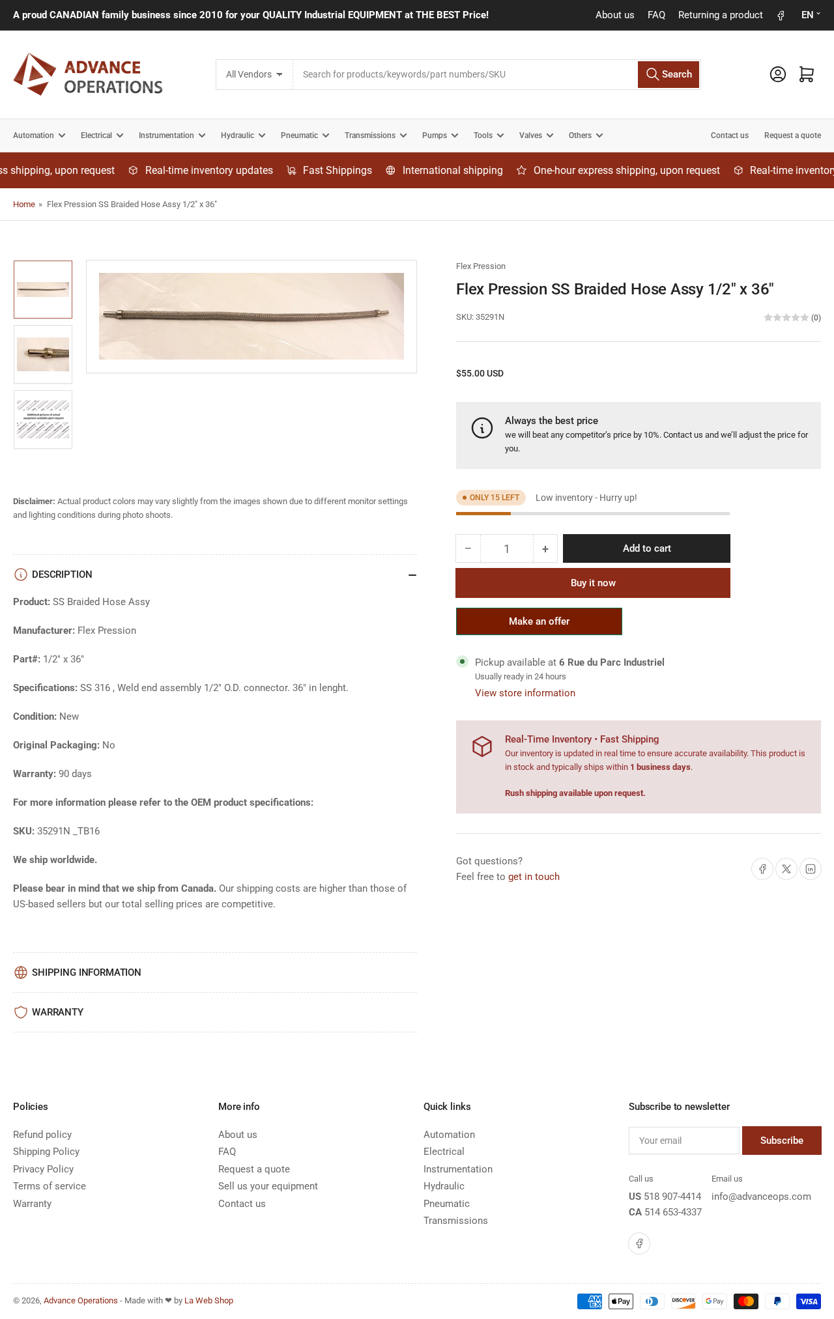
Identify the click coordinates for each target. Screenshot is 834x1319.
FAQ (656, 15)
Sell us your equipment (268, 1186)
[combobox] (496, 74)
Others (580, 135)
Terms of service (49, 1186)
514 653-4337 (673, 1212)
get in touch (534, 877)
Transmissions (370, 135)
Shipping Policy (46, 1151)
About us (615, 15)
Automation (33, 135)
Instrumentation (166, 135)
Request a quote (792, 135)
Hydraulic (237, 135)
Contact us (730, 135)
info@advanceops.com (761, 1196)
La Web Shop (208, 1300)
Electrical (96, 135)
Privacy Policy (43, 1169)
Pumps (434, 135)
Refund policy (42, 1135)
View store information (525, 693)
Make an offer (539, 625)
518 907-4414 (672, 1196)
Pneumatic (299, 135)
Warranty (32, 1204)
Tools (483, 135)
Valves (530, 135)
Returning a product (720, 15)
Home (24, 204)
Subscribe (781, 1140)
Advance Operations (81, 1300)
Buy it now (593, 583)
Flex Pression (481, 266)
